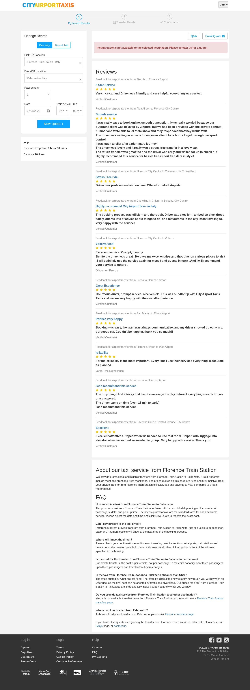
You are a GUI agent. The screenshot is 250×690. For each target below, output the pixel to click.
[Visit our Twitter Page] (219, 641)
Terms (60, 647)
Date (27, 103)
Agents (25, 647)
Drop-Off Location (35, 71)
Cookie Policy (65, 656)
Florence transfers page (179, 614)
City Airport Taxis (218, 647)
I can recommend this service (116, 386)
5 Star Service (105, 85)
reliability (102, 352)
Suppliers (27, 652)
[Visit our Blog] (226, 641)
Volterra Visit (104, 243)
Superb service (106, 114)
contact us (120, 625)
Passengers (31, 87)
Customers (27, 656)
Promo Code (28, 661)
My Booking (99, 656)
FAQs (99, 625)
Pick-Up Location (34, 54)
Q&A (194, 36)
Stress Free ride (107, 177)
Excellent (102, 427)
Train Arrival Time (66, 103)
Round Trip (61, 45)
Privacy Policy (65, 652)
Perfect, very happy (109, 319)
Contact (97, 647)
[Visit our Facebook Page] (211, 641)
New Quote (52, 124)
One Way (44, 45)
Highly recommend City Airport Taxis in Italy (126, 206)
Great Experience (108, 285)
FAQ (94, 652)
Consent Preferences (69, 661)
